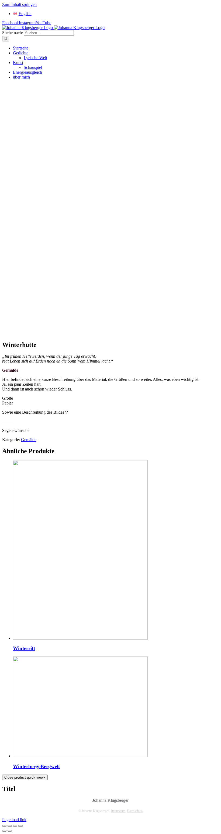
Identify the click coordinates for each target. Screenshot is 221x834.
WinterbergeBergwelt (36, 766)
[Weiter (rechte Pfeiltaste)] (10, 831)
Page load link (14, 819)
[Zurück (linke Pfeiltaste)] (4, 831)
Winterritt (24, 648)
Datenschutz (135, 811)
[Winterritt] (80, 638)
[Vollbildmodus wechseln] (15, 826)
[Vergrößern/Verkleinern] (20, 826)
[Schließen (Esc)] (4, 826)
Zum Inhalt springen (19, 4)
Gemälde (28, 439)
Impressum (118, 811)
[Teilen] (10, 826)
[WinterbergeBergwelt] (80, 756)
